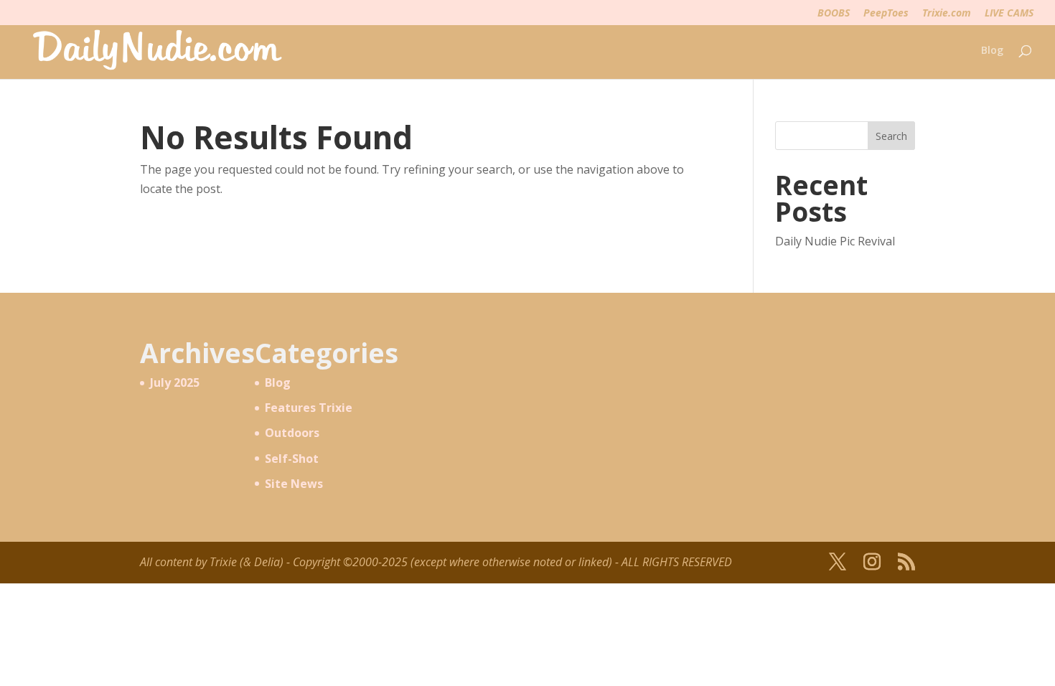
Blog (992, 51)
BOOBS (833, 13)
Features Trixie (308, 407)
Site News (294, 484)
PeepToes (886, 13)
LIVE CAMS (1009, 13)
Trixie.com (946, 13)
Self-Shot (292, 458)
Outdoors (292, 433)
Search (891, 136)
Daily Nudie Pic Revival (835, 241)
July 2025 (175, 382)
